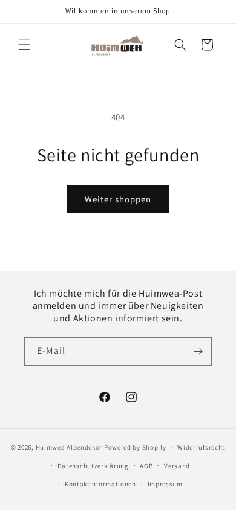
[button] (24, 44)
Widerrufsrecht (201, 447)
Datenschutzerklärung (93, 466)
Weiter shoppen (118, 199)
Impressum (165, 484)
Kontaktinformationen (100, 484)
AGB (146, 466)
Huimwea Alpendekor (69, 447)
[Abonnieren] (198, 351)
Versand (177, 466)
